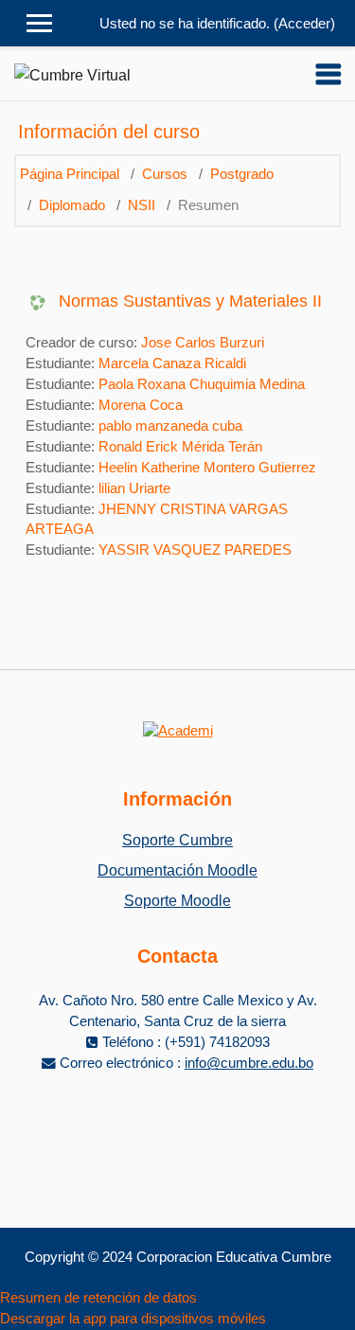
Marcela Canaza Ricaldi (172, 363)
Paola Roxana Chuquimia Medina (201, 384)
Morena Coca (140, 405)
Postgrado (242, 174)
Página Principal (69, 174)
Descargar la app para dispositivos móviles (133, 1318)
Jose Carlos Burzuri (202, 342)
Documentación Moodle (177, 870)
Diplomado (72, 205)
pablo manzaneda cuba (170, 426)
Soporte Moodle (177, 901)
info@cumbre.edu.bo (249, 1063)
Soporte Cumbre (177, 840)
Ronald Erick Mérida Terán (180, 446)
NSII (141, 205)
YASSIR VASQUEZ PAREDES (195, 550)
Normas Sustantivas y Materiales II (190, 301)
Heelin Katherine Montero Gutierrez (207, 467)
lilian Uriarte (134, 488)
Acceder (304, 23)
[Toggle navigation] (328, 74)
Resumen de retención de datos (98, 1297)
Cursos (164, 174)
